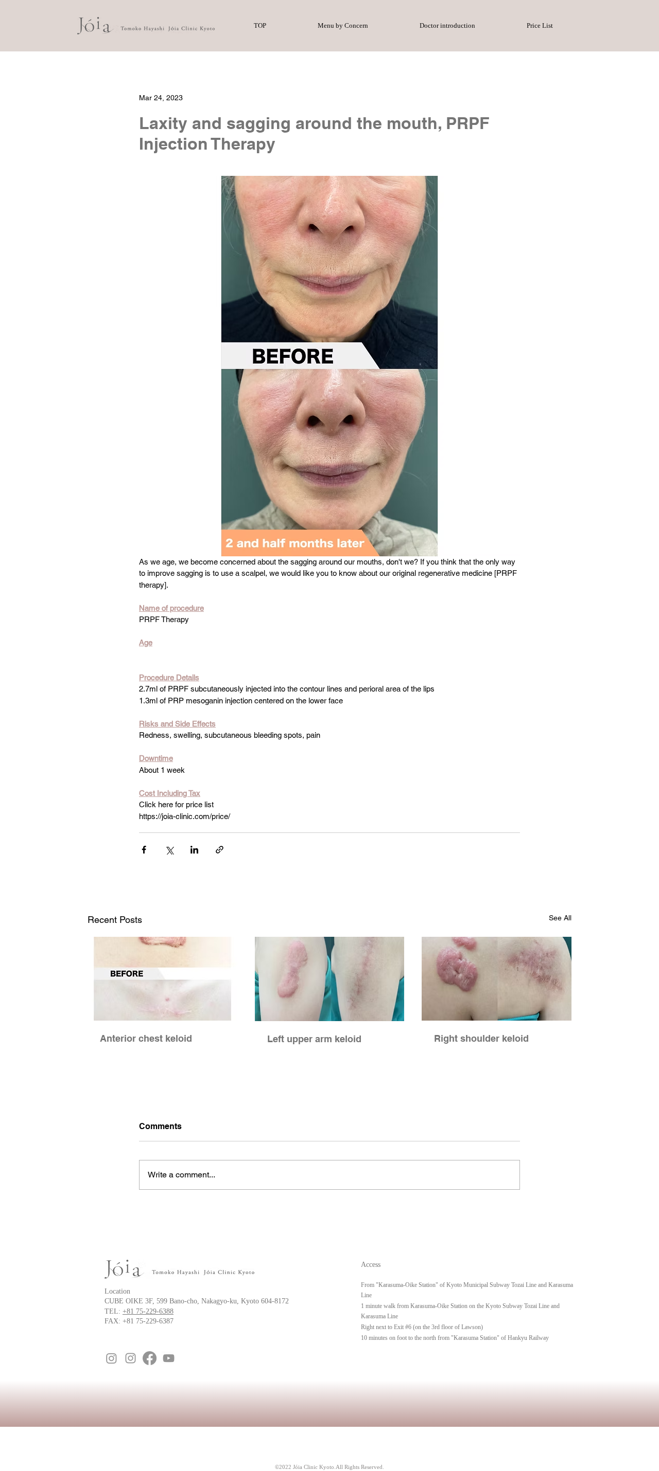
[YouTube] (169, 1358)
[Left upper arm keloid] (330, 979)
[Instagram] (111, 1358)
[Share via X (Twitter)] (169, 850)
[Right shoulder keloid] (496, 979)
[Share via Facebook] (144, 850)
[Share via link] (219, 850)
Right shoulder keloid (481, 1038)
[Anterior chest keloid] (162, 979)
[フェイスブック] (150, 1358)
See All (560, 918)
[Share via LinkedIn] (194, 850)
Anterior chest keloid (146, 1038)
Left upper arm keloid (314, 1038)
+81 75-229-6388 (148, 1311)
